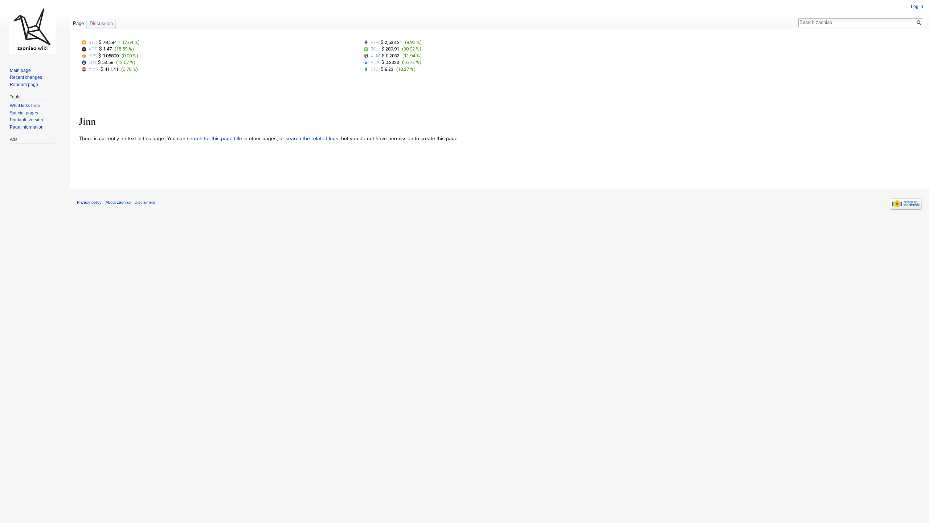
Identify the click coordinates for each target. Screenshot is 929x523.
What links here (25, 105)
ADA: (375, 62)
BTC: (93, 42)
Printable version (26, 119)
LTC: (93, 62)
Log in (917, 6)
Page (78, 23)
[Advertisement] (500, 95)
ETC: (375, 69)
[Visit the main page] (32, 29)
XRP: (93, 49)
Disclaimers (145, 202)
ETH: (375, 42)
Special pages (24, 112)
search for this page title (214, 138)
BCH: (375, 49)
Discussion (101, 23)
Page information (27, 127)
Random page (24, 84)
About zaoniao (118, 202)
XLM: (376, 55)
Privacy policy (89, 202)
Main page (20, 70)
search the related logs (312, 138)
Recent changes (26, 77)
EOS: (93, 55)
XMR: (94, 69)
